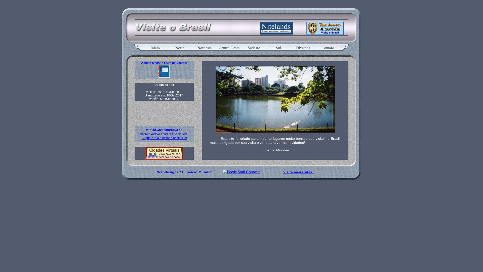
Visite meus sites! (298, 172)
